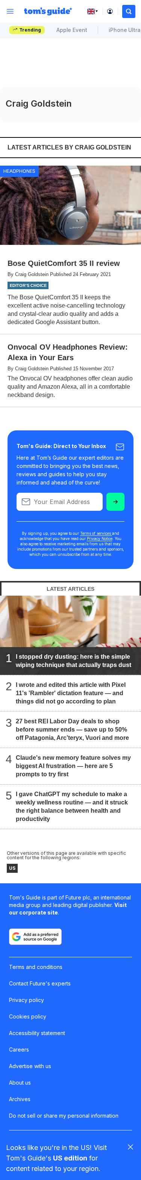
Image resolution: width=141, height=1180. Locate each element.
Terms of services (96, 533)
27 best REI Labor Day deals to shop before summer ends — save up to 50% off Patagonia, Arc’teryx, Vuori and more (72, 729)
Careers (19, 1049)
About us (20, 1082)
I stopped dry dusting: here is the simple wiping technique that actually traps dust (73, 660)
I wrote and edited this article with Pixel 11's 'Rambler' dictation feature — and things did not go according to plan (71, 693)
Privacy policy (26, 1000)
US (12, 868)
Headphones (19, 171)
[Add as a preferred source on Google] (35, 936)
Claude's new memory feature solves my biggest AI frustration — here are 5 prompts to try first (73, 765)
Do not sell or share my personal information (63, 1115)
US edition (70, 1158)
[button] (128, 11)
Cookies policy (27, 1016)
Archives (19, 1099)
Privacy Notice (99, 538)
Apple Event (71, 30)
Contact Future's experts (40, 983)
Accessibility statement (37, 1033)
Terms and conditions (35, 967)
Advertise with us (30, 1066)
